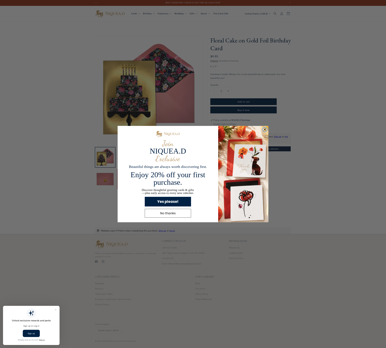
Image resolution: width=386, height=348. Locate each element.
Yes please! (168, 201)
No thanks (168, 213)
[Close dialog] (264, 129)
